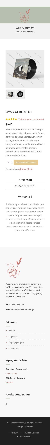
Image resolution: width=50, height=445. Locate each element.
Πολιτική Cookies (31, 432)
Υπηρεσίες (12, 336)
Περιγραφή (25, 180)
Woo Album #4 (28, 31)
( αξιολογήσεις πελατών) (31, 119)
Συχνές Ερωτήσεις (16, 342)
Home (18, 31)
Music (30, 169)
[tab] (25, 180)
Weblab (29, 426)
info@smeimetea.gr (23, 309)
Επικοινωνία (13, 348)
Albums (22, 169)
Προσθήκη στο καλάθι (26, 162)
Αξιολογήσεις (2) (25, 186)
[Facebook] (8, 404)
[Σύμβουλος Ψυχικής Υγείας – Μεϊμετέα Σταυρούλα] (10, 14)
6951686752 (18, 304)
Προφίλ (11, 330)
